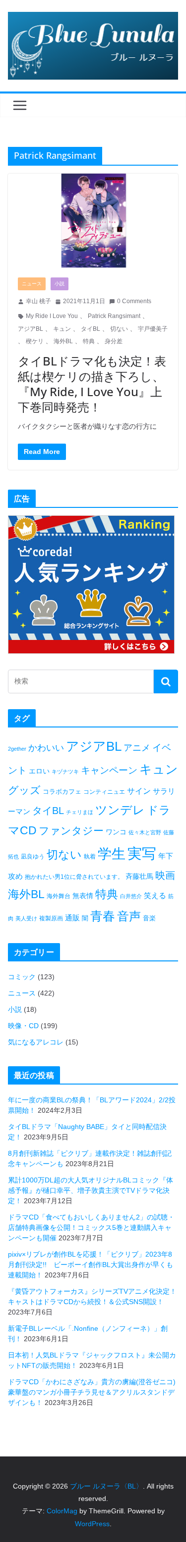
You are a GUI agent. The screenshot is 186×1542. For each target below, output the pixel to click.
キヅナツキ (65, 771)
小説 (59, 283)
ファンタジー (71, 830)
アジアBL (30, 328)
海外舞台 (58, 896)
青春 (102, 916)
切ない (119, 328)
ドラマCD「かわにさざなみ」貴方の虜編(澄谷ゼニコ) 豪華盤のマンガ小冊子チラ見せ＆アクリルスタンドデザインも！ (95, 1392)
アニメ (137, 748)
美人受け (26, 918)
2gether (17, 749)
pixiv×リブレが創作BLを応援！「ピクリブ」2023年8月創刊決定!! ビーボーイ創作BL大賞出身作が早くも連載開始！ (90, 1264)
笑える (155, 895)
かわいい (46, 748)
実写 (141, 853)
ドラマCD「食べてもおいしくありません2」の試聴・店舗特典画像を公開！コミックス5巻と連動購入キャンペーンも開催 (91, 1227)
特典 (89, 341)
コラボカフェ (62, 791)
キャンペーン (109, 770)
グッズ (24, 790)
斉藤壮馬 (139, 876)
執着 (90, 856)
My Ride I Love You (52, 316)
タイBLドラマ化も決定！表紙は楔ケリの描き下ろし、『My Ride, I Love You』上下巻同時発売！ (92, 384)
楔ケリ (35, 341)
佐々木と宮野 (144, 832)
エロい (39, 771)
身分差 (114, 341)
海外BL (63, 341)
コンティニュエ (104, 792)
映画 (165, 875)
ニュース (32, 283)
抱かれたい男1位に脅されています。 (74, 877)
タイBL (90, 328)
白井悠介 (131, 896)
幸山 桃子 (38, 301)
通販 (72, 917)
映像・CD (23, 1026)
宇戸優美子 (153, 328)
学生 (111, 854)
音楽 (149, 918)
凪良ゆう (33, 856)
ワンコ (116, 832)
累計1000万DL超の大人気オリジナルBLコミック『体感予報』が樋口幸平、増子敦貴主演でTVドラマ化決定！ (90, 1190)
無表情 (82, 896)
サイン (139, 791)
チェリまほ (79, 812)
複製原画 (51, 918)
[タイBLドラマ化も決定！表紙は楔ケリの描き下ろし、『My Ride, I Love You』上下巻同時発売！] (93, 221)
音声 (129, 916)
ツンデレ (120, 810)
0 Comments (134, 301)
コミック (22, 977)
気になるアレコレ (35, 1042)
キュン (62, 328)
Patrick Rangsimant (114, 316)
